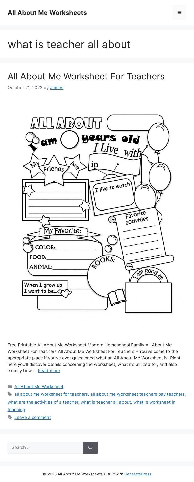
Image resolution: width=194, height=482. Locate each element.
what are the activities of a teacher (43, 402)
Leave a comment (32, 417)
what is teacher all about (106, 402)
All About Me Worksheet (38, 386)
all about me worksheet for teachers (51, 394)
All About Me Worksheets (47, 12)
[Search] (90, 448)
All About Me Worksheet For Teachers (86, 76)
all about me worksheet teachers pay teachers (137, 394)
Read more (49, 370)
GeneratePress (137, 474)
